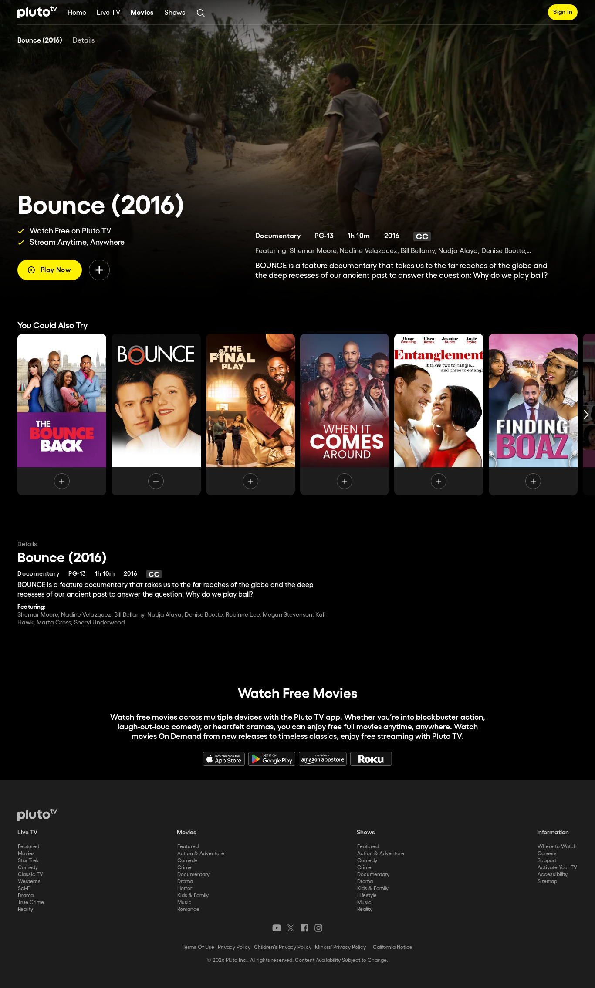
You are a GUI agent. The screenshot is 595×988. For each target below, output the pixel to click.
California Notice (392, 947)
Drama (26, 895)
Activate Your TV (557, 867)
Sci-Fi (24, 888)
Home (77, 13)
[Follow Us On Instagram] (318, 928)
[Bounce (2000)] (156, 414)
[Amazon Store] (323, 759)
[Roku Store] (371, 759)
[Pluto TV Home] (37, 12)
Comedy (28, 867)
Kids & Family (193, 895)
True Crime (31, 902)
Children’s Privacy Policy (282, 947)
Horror (184, 888)
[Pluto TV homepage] (37, 814)
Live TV (108, 13)
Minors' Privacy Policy (340, 947)
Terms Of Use (198, 947)
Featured (28, 847)
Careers (547, 853)
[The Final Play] (250, 414)
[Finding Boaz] (533, 414)
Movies (142, 13)
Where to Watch (557, 847)
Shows (174, 13)
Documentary (193, 874)
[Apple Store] (224, 759)
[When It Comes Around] (344, 414)
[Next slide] (586, 414)
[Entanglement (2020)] (438, 414)
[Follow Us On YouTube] (276, 928)
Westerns (29, 881)
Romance (188, 909)
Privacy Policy (234, 947)
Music (184, 902)
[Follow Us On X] (290, 928)
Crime (184, 867)
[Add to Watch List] (99, 270)
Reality (25, 909)
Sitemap (547, 881)
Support (547, 860)
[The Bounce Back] (61, 414)
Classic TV (30, 874)
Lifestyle (367, 895)
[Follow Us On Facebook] (304, 928)
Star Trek (28, 860)
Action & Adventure (200, 853)
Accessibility (553, 874)
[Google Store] (271, 759)
